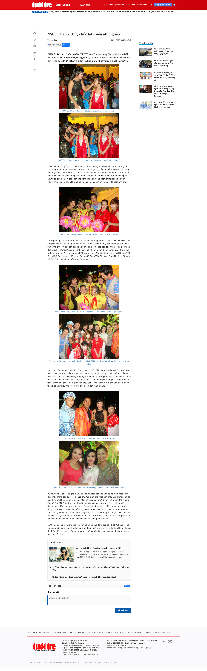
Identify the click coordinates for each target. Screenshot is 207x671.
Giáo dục (102, 12)
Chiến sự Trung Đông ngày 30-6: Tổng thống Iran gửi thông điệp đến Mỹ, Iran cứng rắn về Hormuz (164, 91)
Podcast (109, 5)
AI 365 (146, 12)
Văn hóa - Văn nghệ (122, 12)
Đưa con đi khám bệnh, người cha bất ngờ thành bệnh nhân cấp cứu (164, 104)
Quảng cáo (143, 5)
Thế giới (66, 632)
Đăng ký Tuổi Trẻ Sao (162, 5)
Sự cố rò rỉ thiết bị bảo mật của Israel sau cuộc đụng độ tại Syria (164, 51)
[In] (34, 53)
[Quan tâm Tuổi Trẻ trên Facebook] (170, 641)
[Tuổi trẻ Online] (44, 646)
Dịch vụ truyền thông (114, 648)
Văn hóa (120, 632)
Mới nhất (39, 632)
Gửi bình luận (123, 610)
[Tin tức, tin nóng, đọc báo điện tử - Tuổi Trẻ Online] (44, 4)
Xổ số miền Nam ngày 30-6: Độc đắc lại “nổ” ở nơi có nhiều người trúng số (164, 76)
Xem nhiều (47, 632)
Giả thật (163, 632)
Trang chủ (31, 632)
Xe (97, 632)
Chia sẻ (66, 45)
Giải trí (132, 12)
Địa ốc (170, 12)
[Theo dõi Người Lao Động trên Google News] (54, 45)
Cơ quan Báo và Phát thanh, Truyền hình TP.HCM (80, 655)
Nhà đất (148, 632)
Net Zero (80, 12)
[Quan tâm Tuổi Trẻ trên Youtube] (164, 641)
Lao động (65, 12)
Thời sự (51, 12)
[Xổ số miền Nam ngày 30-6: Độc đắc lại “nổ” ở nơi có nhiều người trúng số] (145, 76)
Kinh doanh (82, 632)
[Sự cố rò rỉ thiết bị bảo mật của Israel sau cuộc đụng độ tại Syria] (145, 52)
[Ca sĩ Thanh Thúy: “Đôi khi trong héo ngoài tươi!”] (61, 554)
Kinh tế (87, 12)
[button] (34, 65)
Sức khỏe (94, 12)
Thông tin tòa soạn (69, 652)
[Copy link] (34, 40)
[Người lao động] (63, 5)
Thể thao (139, 12)
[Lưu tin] (34, 59)
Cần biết (132, 5)
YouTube (120, 5)
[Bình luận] (34, 46)
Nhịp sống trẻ (111, 632)
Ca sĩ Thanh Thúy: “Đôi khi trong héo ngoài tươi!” (98, 548)
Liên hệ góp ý (145, 648)
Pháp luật (110, 12)
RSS (152, 648)
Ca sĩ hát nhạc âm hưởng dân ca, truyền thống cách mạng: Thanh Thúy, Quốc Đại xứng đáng (90, 568)
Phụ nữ (152, 12)
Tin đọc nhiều (146, 43)
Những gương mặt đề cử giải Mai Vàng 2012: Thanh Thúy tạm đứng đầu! (84, 577)
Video (54, 632)
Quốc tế (58, 12)
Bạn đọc (73, 12)
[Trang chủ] (40, 12)
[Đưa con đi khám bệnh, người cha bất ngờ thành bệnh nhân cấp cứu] (145, 105)
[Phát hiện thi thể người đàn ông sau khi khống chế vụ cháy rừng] (145, 64)
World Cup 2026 (161, 12)
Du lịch (101, 632)
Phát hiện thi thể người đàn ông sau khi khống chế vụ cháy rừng (163, 63)
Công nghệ (92, 632)
